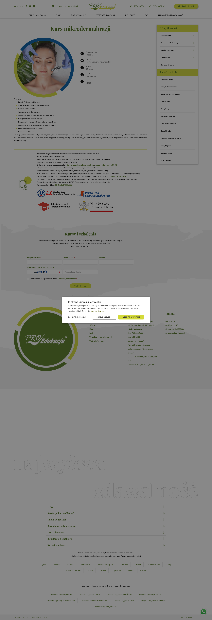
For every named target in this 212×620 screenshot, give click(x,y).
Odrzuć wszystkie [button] (104, 317)
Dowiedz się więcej (98, 311)
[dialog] (106, 310)
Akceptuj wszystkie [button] (131, 317)
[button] (77, 317)
